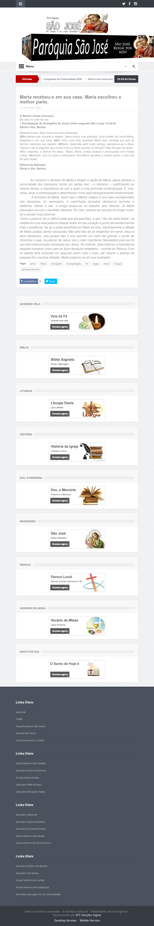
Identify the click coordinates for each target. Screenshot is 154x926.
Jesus (106, 263)
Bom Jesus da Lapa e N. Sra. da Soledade (38, 894)
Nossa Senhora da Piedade (31, 763)
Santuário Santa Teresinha (30, 821)
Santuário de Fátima (27, 873)
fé (87, 263)
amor (32, 263)
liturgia (118, 263)
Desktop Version (65, 920)
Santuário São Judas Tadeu (30, 791)
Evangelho (56, 263)
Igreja (96, 263)
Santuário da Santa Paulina (31, 828)
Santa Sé (20, 712)
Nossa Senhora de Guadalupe (32, 887)
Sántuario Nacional (26, 814)
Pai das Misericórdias (27, 777)
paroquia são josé (30, 269)
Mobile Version (90, 920)
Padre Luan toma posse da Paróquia (90, 79)
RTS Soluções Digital (88, 915)
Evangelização (74, 263)
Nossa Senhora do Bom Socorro (33, 843)
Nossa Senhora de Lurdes (30, 880)
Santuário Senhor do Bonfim (32, 866)
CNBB (19, 719)
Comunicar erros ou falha (30, 740)
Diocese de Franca (26, 733)
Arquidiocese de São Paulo (30, 726)
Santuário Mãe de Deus (29, 784)
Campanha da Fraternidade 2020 (43, 79)
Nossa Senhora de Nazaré (30, 836)
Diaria (43, 263)
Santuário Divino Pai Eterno (31, 770)
